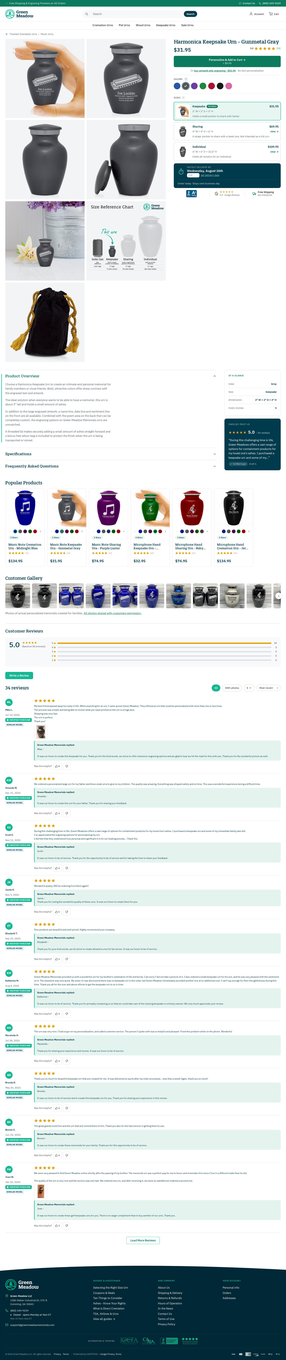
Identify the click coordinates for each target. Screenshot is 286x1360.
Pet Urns (124, 25)
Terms (66, 1354)
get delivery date (210, 175)
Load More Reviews (143, 1240)
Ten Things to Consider (107, 1298)
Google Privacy (107, 1354)
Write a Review (19, 675)
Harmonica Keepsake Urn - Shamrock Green (203, 86)
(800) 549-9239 (19, 1310)
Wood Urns (143, 25)
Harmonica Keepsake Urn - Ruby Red (211, 86)
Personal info (231, 1287)
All (216, 687)
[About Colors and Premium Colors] (186, 79)
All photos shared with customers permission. (113, 613)
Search (190, 14)
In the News (165, 1308)
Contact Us (165, 1314)
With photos (232, 687)
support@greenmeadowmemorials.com (32, 1325)
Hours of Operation (170, 1303)
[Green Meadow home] (19, 14)
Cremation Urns (103, 25)
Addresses (229, 1298)
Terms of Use (166, 1319)
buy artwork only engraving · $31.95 (215, 70)
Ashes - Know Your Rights (109, 1303)
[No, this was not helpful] (66, 766)
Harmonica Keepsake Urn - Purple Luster (194, 86)
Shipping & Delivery (170, 1293)
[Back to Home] (6, 34)
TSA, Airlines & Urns (106, 1314)
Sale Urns (187, 25)
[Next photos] (278, 596)
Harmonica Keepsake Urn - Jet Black (220, 86)
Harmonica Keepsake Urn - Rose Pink (228, 86)
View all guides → (104, 1319)
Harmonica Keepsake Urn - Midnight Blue (177, 86)
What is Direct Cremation (108, 1308)
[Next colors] (40, 531)
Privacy (57, 1354)
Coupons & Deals (104, 1293)
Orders (227, 1293)
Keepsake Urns (165, 25)
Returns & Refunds (170, 1298)
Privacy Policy (166, 1324)
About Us (164, 1287)
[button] (15, 531)
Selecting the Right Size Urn (110, 1287)
